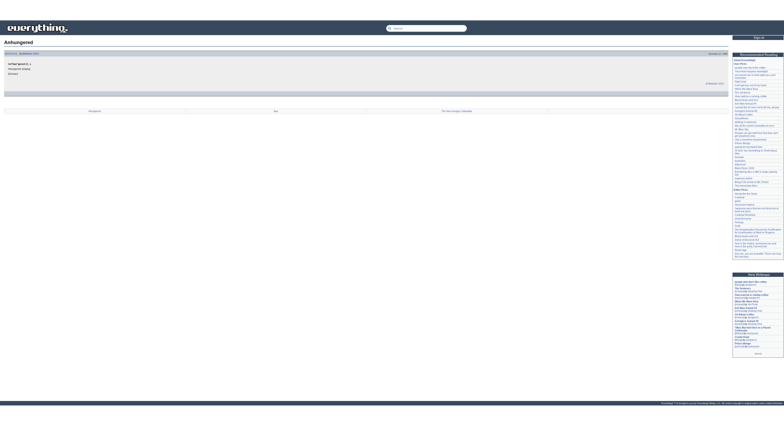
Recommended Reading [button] (759, 55)
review (739, 291)
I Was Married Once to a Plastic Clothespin (753, 329)
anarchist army (743, 218)
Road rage (741, 250)
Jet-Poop (753, 304)
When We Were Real (746, 89)
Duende (739, 157)
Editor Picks (741, 189)
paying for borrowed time (748, 147)
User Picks (740, 63)
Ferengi (739, 222)
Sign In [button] (759, 37)
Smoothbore (741, 118)
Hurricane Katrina (744, 204)
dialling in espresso (745, 122)
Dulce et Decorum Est (747, 239)
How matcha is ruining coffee (751, 96)
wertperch (750, 284)
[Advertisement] (392, 10)
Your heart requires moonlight (751, 71)
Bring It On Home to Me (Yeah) (751, 182)
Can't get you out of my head (750, 85)
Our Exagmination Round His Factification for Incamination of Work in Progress (758, 231)
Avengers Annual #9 (746, 111)
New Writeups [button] (759, 274)
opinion (740, 297)
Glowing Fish (755, 291)
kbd (276, 111)
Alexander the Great (746, 193)
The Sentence (742, 92)
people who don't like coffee (750, 67)
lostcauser (752, 333)
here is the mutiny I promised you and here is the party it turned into (756, 245)
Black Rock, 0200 (744, 168)
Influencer (740, 164)
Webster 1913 (31, 53)
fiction (739, 333)
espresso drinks (743, 178)
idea (738, 284)
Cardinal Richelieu (745, 215)
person (739, 346)
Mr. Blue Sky (741, 129)
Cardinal (739, 197)
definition (11, 53)
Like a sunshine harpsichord (750, 139)
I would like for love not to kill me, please (757, 107)
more (758, 353)
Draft (737, 226)
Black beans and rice (746, 100)
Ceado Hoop (742, 337)
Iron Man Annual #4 (745, 103)
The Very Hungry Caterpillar (456, 111)
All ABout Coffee (744, 114)
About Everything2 (744, 60)
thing (738, 340)
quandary (740, 160)
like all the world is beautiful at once (754, 125)
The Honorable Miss (746, 185)
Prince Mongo (742, 143)
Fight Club (740, 81)
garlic (738, 201)
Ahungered (94, 111)
